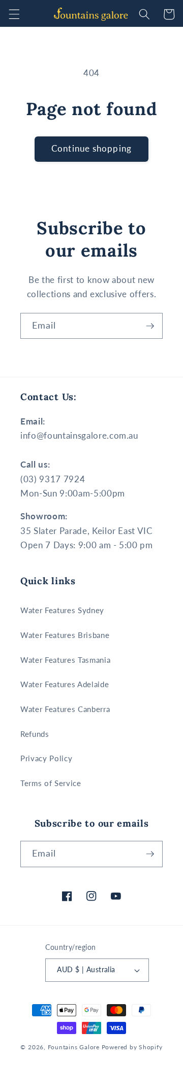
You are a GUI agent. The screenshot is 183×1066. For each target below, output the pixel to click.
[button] (14, 14)
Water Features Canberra (65, 709)
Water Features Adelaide (64, 684)
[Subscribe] (150, 326)
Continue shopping (91, 149)
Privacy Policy (46, 758)
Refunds (34, 733)
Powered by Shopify (132, 1047)
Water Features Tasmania (65, 659)
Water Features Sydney (62, 610)
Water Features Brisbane (64, 634)
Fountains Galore (74, 1047)
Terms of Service (50, 783)
